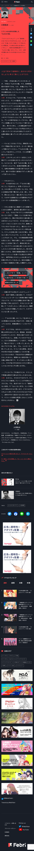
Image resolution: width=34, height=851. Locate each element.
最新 (5, 583)
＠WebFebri (26, 826)
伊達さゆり (17, 662)
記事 (11, 5)
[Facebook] (30, 38)
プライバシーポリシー (10, 828)
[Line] (30, 42)
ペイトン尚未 (11, 665)
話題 (4, 665)
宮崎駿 (13, 61)
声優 (17, 655)
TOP (2, 5)
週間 (13, 583)
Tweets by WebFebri (8, 803)
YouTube (26, 830)
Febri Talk (7, 5)
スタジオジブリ (6, 61)
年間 (28, 583)
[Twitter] (30, 34)
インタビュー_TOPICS (8, 655)
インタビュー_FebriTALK (8, 659)
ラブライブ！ (20, 665)
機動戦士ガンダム (27, 662)
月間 (20, 583)
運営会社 (7, 835)
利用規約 (7, 832)
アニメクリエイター (21, 659)
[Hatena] (30, 45)
